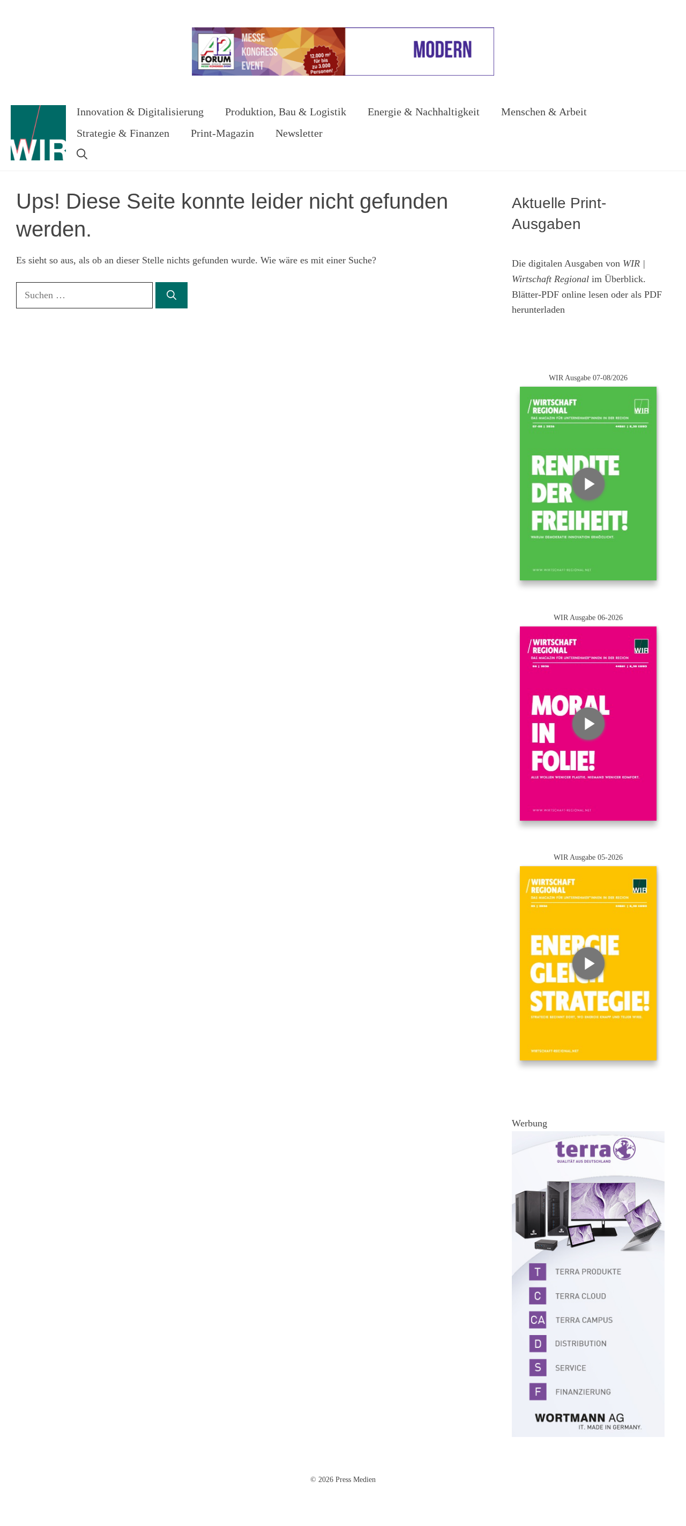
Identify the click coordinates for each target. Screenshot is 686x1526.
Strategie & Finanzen (123, 133)
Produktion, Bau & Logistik (285, 111)
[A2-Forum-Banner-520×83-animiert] (343, 73)
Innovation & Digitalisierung (140, 111)
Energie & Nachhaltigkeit (424, 111)
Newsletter (299, 133)
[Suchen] (171, 295)
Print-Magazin (222, 133)
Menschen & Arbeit (544, 111)
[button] (82, 154)
